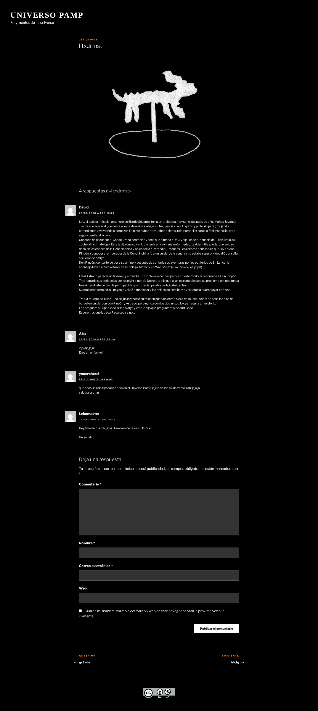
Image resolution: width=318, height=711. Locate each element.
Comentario (90, 484)
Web (83, 588)
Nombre (87, 543)
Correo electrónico (96, 566)
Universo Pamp (46, 15)
